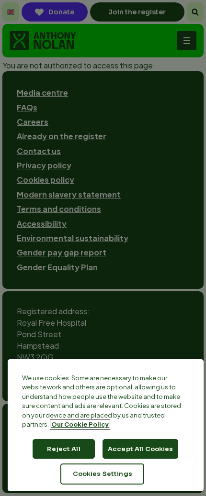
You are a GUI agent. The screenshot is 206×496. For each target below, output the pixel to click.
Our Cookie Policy (80, 424)
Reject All (63, 449)
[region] (106, 425)
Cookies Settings (102, 474)
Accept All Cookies (140, 449)
